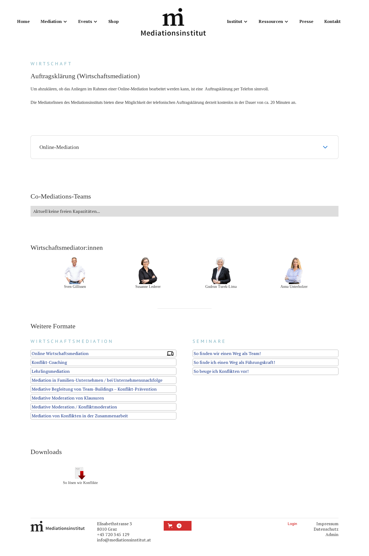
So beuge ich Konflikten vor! (221, 371)
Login (292, 523)
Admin (332, 534)
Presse (306, 21)
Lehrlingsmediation (51, 371)
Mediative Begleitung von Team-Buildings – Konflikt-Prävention (94, 389)
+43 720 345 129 (113, 534)
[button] (54, 21)
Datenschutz (326, 529)
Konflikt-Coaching (49, 362)
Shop (113, 21)
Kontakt (332, 21)
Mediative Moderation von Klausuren (68, 398)
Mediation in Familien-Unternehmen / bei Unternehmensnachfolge (97, 380)
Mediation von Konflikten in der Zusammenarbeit (80, 416)
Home (23, 21)
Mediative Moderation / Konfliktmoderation (74, 407)
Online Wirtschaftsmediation (60, 353)
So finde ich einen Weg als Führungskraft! (234, 362)
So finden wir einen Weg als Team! (227, 353)
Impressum (327, 523)
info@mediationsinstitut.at (124, 540)
